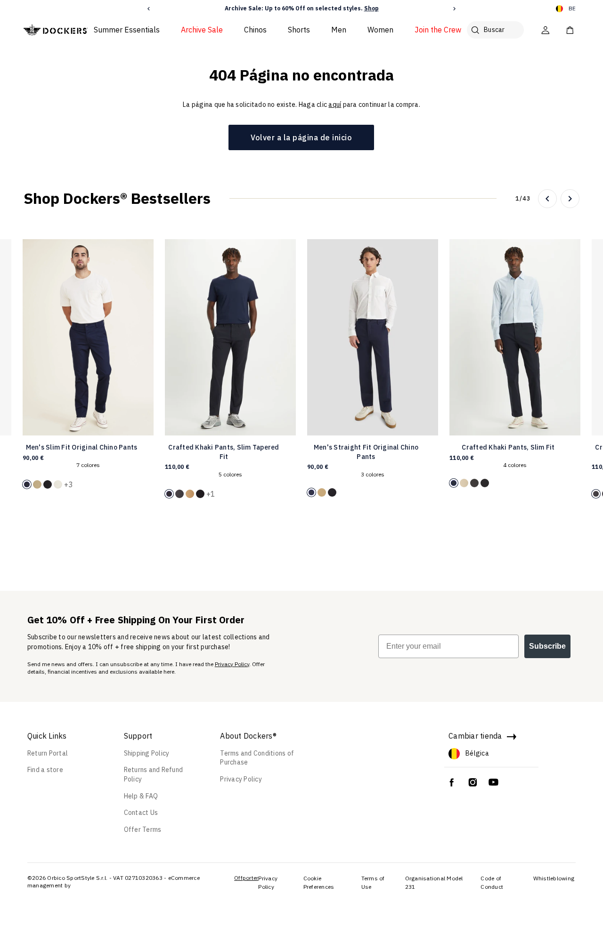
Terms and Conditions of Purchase (257, 758)
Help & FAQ (141, 796)
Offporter (246, 877)
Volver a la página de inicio (301, 137)
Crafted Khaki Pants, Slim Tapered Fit (223, 452)
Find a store (45, 769)
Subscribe (547, 646)
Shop (371, 8)
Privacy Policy (232, 664)
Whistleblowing (554, 878)
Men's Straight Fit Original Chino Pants (366, 452)
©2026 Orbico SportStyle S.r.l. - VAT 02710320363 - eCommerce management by (113, 881)
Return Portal (47, 753)
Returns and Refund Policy (153, 774)
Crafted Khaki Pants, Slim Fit (508, 447)
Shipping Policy (147, 753)
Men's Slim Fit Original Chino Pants (82, 447)
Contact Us (141, 812)
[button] (148, 8)
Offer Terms (143, 829)
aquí (334, 104)
